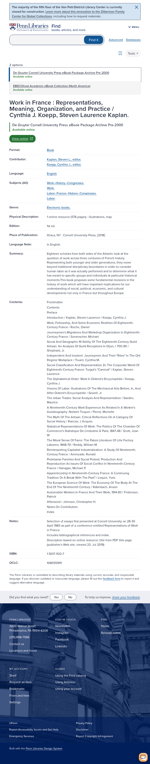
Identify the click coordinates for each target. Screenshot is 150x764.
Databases (133, 40)
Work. (50, 188)
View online (20, 139)
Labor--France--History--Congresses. (71, 193)
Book (50, 150)
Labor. (51, 198)
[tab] (75, 74)
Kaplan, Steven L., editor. (64, 159)
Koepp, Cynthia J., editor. (64, 164)
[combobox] (46, 40)
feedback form (111, 579)
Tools (132, 53)
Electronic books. (58, 207)
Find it (93, 39)
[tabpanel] (75, 132)
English (52, 173)
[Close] (136, 7)
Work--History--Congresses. (65, 183)
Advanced (116, 40)
